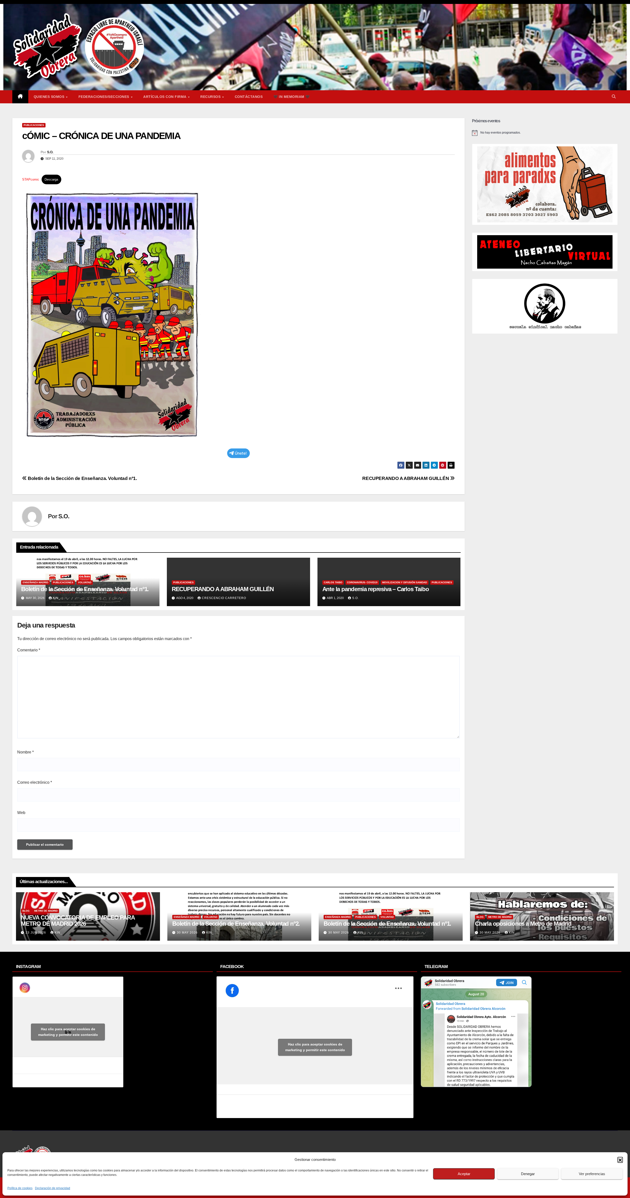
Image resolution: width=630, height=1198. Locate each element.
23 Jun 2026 (36, 932)
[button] (620, 1159)
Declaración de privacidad (52, 1188)
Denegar (528, 1174)
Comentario (28, 650)
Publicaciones (34, 125)
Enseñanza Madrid (35, 582)
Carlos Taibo (333, 582)
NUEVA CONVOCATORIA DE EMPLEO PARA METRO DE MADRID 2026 (77, 920)
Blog (26, 910)
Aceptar (464, 1174)
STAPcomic (30, 179)
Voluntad (84, 582)
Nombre (25, 752)
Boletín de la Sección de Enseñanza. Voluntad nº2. (236, 923)
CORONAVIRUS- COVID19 (362, 582)
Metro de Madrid (46, 910)
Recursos (211, 97)
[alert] (545, 133)
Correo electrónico (34, 782)
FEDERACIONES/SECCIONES (104, 97)
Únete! (241, 453)
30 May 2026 (188, 932)
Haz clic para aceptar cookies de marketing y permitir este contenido (68, 1032)
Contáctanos (249, 97)
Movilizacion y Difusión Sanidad (404, 582)
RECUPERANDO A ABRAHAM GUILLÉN (406, 478)
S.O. (50, 152)
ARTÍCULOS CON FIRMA (165, 97)
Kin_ (57, 598)
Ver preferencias (592, 1174)
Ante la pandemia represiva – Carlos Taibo (375, 589)
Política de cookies (19, 1188)
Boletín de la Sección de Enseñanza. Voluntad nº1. (82, 478)
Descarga (51, 179)
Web (21, 813)
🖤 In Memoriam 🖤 (291, 97)
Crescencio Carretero (224, 598)
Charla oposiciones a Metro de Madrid (523, 923)
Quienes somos (49, 97)
